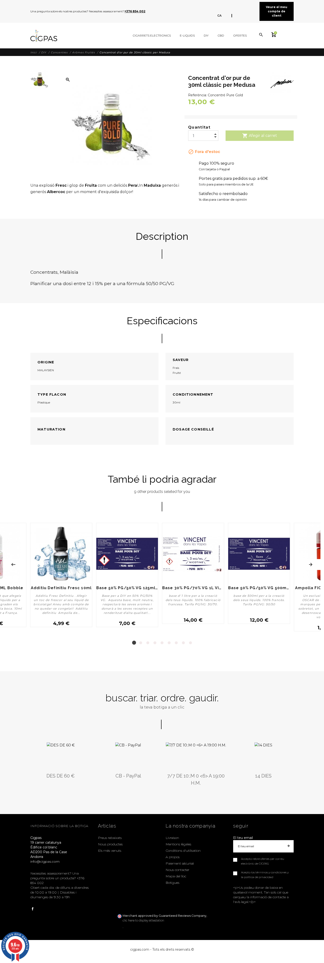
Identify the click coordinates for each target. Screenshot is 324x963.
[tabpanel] (127, 577)
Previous (13, 564)
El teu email (243, 838)
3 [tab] (147, 642)
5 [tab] (162, 642)
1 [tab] (133, 642)
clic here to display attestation (143, 920)
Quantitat (199, 127)
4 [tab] (155, 642)
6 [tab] (169, 642)
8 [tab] (183, 642)
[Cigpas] (43, 36)
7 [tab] (176, 642)
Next (310, 564)
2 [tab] (140, 642)
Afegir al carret (259, 136)
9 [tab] (190, 642)
